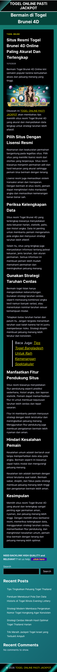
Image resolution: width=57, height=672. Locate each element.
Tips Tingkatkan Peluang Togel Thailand (29, 589)
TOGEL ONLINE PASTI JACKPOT (33, 667)
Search (7, 566)
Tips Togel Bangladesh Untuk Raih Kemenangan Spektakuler (29, 353)
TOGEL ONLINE (13, 34)
